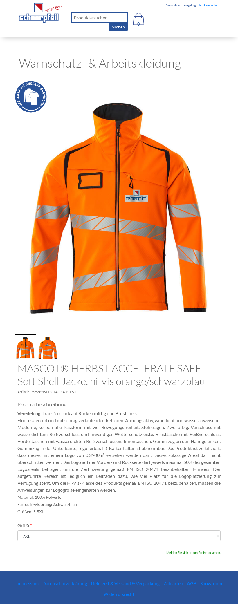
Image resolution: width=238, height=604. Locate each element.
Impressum (27, 583)
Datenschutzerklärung (64, 583)
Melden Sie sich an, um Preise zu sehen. (193, 552)
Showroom (211, 583)
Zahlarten (173, 583)
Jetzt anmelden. (208, 5)
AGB (191, 583)
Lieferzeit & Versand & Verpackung (125, 583)
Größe (24, 525)
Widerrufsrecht (119, 594)
